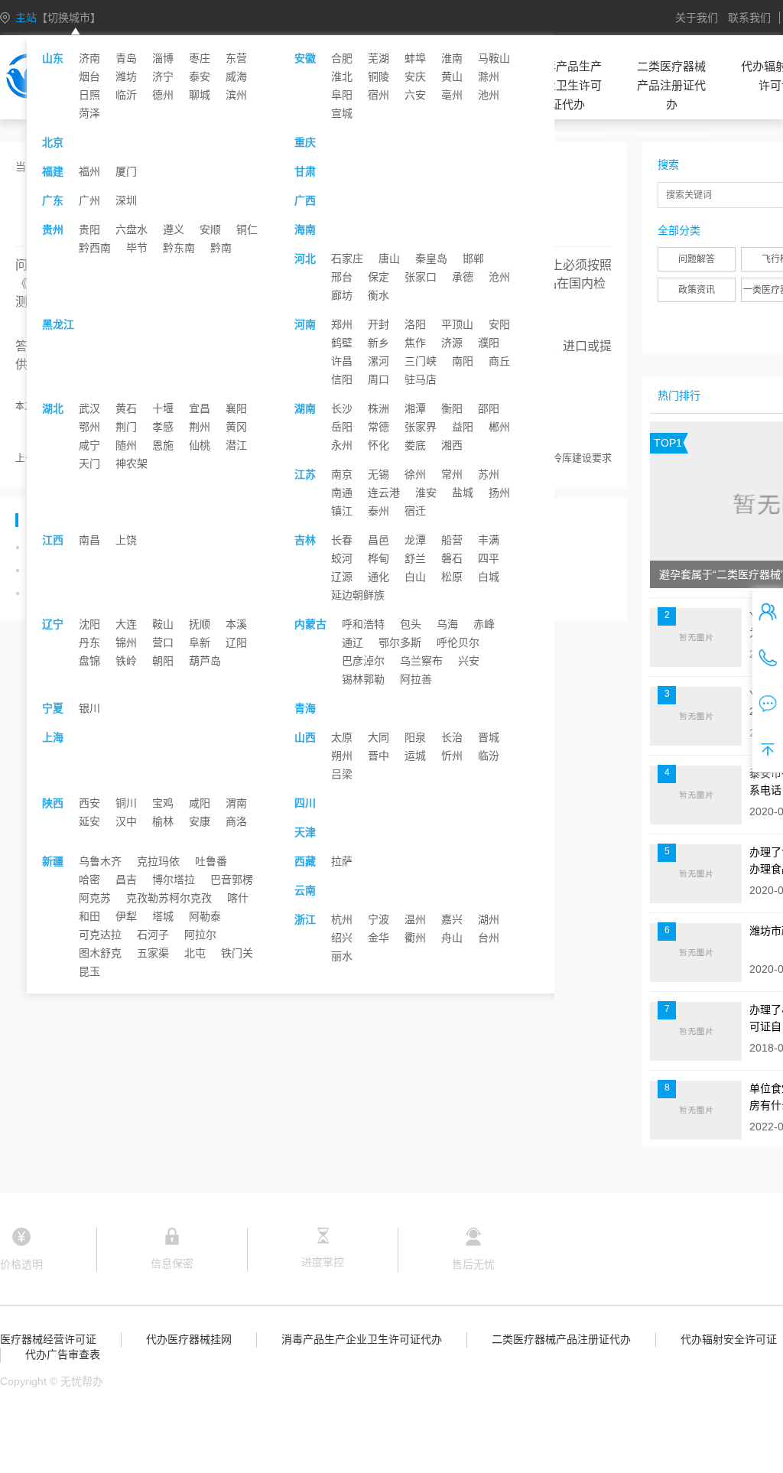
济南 (89, 58)
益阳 (462, 427)
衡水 (378, 295)
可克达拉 (100, 934)
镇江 (342, 511)
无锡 (378, 474)
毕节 (137, 248)
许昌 (342, 361)
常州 (452, 474)
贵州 (52, 229)
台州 (488, 938)
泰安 (199, 76)
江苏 (305, 474)
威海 (236, 76)
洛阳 (415, 324)
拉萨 (342, 861)
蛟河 (342, 558)
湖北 (52, 408)
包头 (410, 624)
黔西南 (95, 248)
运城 (415, 756)
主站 (58, 17)
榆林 (163, 821)
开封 (378, 324)
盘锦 (89, 661)
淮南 (452, 58)
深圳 (126, 200)
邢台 (342, 277)
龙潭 (415, 540)
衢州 (415, 938)
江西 (52, 540)
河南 (305, 324)
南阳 (462, 361)
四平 (488, 558)
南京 (342, 474)
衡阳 (452, 408)
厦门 (126, 171)
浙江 (305, 919)
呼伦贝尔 (458, 642)
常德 (378, 427)
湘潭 (415, 408)
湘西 (452, 445)
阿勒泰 (205, 916)
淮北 (342, 76)
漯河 (378, 361)
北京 (52, 142)
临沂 (126, 95)
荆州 (199, 427)
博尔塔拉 (173, 879)
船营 (452, 540)
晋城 (488, 737)
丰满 (488, 540)
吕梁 (342, 774)
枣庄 (199, 58)
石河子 (153, 934)
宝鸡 (163, 803)
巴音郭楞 (231, 879)
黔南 (221, 248)
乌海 (447, 624)
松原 (452, 577)
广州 (89, 200)
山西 (305, 737)
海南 (305, 229)
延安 (89, 821)
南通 (342, 492)
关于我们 (696, 17)
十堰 (163, 408)
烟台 (89, 76)
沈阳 (89, 624)
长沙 (342, 408)
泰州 (378, 511)
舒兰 (415, 558)
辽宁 (52, 624)
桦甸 (378, 558)
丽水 (342, 956)
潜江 (236, 445)
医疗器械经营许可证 (48, 1339)
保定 (378, 277)
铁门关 (237, 953)
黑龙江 (58, 324)
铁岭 (126, 661)
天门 (89, 463)
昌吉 (126, 879)
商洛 (236, 821)
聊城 (199, 95)
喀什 (238, 898)
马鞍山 (494, 58)
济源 (452, 343)
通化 (378, 577)
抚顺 (199, 624)
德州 (163, 95)
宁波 (378, 919)
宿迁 (415, 511)
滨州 (236, 95)
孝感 (163, 427)
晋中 (378, 756)
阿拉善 (416, 679)
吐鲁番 (211, 861)
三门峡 (420, 361)
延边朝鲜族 (358, 595)
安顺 (210, 229)
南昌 (89, 540)
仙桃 (199, 445)
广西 (305, 200)
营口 (163, 642)
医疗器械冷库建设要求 (562, 457)
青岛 (126, 58)
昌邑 (378, 540)
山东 (52, 58)
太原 (342, 737)
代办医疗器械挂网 (189, 1339)
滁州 (488, 76)
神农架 (131, 463)
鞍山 (163, 624)
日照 (89, 95)
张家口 (420, 277)
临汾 (488, 756)
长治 (452, 737)
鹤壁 (342, 343)
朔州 (342, 756)
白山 (415, 577)
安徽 (305, 58)
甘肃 (305, 171)
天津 (305, 832)
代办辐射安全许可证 (729, 1339)
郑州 (342, 324)
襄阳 (236, 408)
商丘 (499, 361)
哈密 (89, 879)
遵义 (173, 229)
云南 (305, 890)
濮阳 (488, 343)
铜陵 (378, 76)
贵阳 (89, 229)
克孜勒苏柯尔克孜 (169, 898)
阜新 (199, 642)
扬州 (499, 492)
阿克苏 (95, 898)
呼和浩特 (363, 624)
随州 (126, 445)
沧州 (499, 277)
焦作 (415, 343)
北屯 (195, 953)
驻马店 (420, 379)
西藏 (305, 861)
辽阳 (236, 642)
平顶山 (457, 324)
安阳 (499, 324)
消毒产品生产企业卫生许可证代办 (567, 85)
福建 (52, 171)
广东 (52, 200)
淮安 (426, 492)
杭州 (342, 919)
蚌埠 (415, 58)
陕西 (52, 803)
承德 (462, 277)
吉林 (305, 540)
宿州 (378, 95)
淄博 (163, 58)
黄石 (126, 408)
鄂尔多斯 (400, 642)
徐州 (415, 474)
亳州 (452, 95)
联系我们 (749, 17)
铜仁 (247, 229)
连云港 (384, 492)
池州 (488, 95)
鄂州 (89, 427)
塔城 (163, 916)
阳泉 (415, 737)
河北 (305, 258)
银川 (89, 708)
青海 (305, 708)
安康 (199, 821)
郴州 (499, 427)
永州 (342, 445)
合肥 (342, 58)
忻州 (452, 756)
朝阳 (163, 661)
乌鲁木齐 (100, 861)
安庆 (415, 76)
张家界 (420, 427)
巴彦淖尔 (363, 661)
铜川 (126, 803)
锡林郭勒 (363, 679)
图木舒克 (100, 953)
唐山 (389, 258)
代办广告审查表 (62, 1354)
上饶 (126, 540)
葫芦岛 (205, 661)
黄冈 (236, 427)
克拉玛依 (158, 861)
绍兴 (342, 938)
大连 (126, 624)
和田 (89, 916)
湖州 (488, 919)
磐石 (452, 558)
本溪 (236, 624)
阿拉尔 (200, 934)
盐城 (462, 492)
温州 (415, 919)
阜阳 (342, 95)
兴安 (468, 661)
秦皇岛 (431, 258)
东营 (236, 58)
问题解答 (696, 259)
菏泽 (89, 113)
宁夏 (52, 708)
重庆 (305, 142)
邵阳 (488, 408)
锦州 (126, 642)
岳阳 (342, 427)
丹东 (89, 642)
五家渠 (153, 953)
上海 (52, 737)
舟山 (452, 938)
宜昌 (199, 408)
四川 (305, 803)
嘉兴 (452, 919)
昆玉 (89, 971)
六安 (415, 95)
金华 (378, 938)
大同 (378, 737)
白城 (488, 577)
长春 (342, 540)
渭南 (236, 803)
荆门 (126, 427)
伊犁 (126, 916)
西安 (89, 803)
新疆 (52, 861)
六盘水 (131, 229)
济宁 (163, 76)
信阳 (342, 379)
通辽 (352, 642)
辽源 (342, 577)
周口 (378, 379)
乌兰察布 (421, 661)
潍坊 (126, 76)
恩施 (163, 445)
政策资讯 (696, 290)
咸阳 (199, 803)
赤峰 (484, 624)
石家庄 (347, 258)
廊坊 (342, 295)
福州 (89, 171)
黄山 (452, 76)
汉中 (126, 821)
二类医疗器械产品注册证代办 (671, 85)
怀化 (378, 445)
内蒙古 (310, 624)
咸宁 (89, 445)
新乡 (378, 343)
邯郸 (473, 258)
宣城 (342, 113)
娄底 (415, 445)
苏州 (488, 474)
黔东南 (179, 248)
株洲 (378, 408)
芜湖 (378, 58)
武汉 (89, 408)
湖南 (305, 408)
